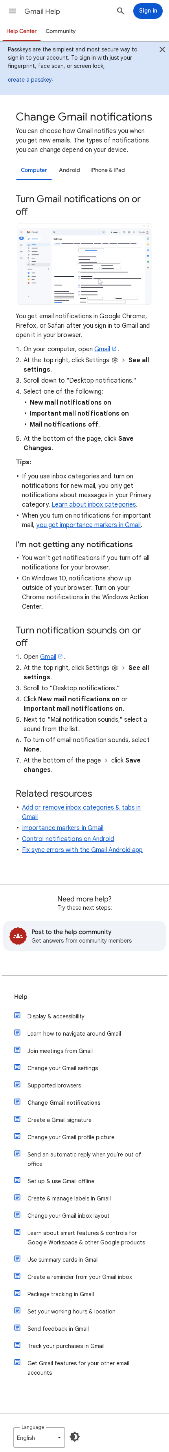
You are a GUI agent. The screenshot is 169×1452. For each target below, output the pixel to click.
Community (61, 31)
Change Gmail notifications (64, 1102)
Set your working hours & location (72, 1311)
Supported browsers (54, 1085)
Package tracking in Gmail (61, 1294)
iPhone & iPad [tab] (107, 170)
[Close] (162, 50)
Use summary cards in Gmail (63, 1259)
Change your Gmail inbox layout (69, 1215)
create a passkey (30, 79)
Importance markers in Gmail (62, 828)
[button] (12, 11)
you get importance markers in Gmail (88, 525)
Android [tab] (69, 170)
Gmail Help (42, 11)
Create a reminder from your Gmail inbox (80, 1277)
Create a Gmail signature (60, 1120)
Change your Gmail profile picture (71, 1137)
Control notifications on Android (68, 839)
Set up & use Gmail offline (61, 1181)
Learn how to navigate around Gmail (74, 1033)
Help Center (21, 31)
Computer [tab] (34, 170)
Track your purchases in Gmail (66, 1346)
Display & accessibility (56, 1016)
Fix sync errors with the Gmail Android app (82, 850)
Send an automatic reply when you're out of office (84, 1159)
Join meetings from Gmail (60, 1050)
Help (21, 997)
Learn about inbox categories (93, 505)
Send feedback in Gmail (58, 1328)
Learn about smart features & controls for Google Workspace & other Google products (86, 1237)
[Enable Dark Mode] (74, 1436)
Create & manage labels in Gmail (69, 1198)
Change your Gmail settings (63, 1068)
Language (33, 1427)
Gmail (102, 349)
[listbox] (39, 1437)
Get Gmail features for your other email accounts (78, 1368)
